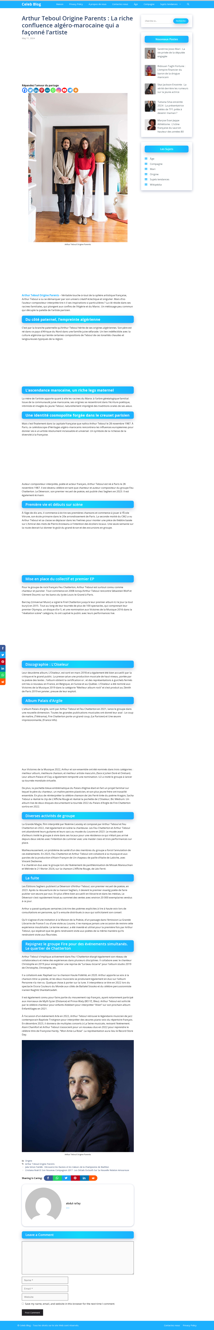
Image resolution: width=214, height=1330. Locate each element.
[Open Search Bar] (188, 4)
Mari (152, 169)
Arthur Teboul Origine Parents (40, 295)
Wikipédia (156, 184)
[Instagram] (58, 90)
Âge (136, 4)
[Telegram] (70, 90)
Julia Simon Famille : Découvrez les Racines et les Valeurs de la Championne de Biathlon (67, 1167)
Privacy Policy (76, 4)
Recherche (181, 21)
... (67, 1206)
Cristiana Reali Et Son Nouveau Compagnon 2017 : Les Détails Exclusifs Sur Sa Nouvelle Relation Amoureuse (77, 1170)
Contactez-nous (120, 4)
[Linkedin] (36, 90)
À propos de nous (97, 4)
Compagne (149, 4)
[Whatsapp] (53, 90)
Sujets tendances (169, 4)
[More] (75, 90)
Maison (59, 4)
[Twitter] (30, 90)
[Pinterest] (41, 90)
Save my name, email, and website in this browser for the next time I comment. (70, 1303)
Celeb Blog (31, 4)
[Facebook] (24, 90)
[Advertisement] (78, 62)
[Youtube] (64, 90)
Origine (28, 1160)
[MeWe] (47, 90)
